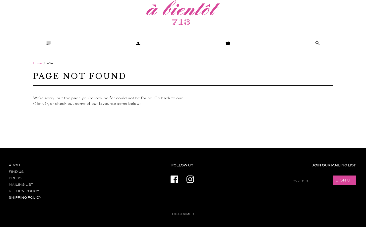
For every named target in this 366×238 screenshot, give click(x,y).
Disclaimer (183, 214)
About (15, 165)
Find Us (16, 172)
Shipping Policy (25, 197)
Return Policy (24, 191)
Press (15, 178)
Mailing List (21, 184)
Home (37, 63)
